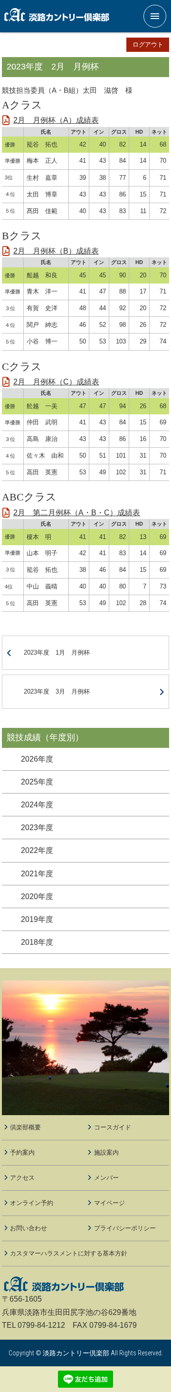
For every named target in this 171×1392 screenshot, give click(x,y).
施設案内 (106, 1152)
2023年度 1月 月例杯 (57, 652)
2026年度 (37, 759)
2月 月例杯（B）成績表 (56, 251)
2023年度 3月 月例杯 (57, 691)
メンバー (106, 1177)
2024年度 (37, 805)
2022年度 (37, 850)
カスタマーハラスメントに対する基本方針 (68, 1253)
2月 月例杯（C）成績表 (56, 382)
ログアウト (148, 44)
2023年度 (37, 827)
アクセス (22, 1177)
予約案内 (22, 1152)
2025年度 (37, 782)
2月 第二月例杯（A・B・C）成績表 (76, 513)
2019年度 (37, 919)
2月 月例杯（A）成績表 (56, 120)
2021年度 (37, 874)
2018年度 (37, 942)
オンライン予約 (31, 1202)
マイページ (109, 1202)
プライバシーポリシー (125, 1228)
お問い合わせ (28, 1228)
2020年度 (37, 896)
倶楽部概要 (25, 1127)
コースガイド (112, 1127)
